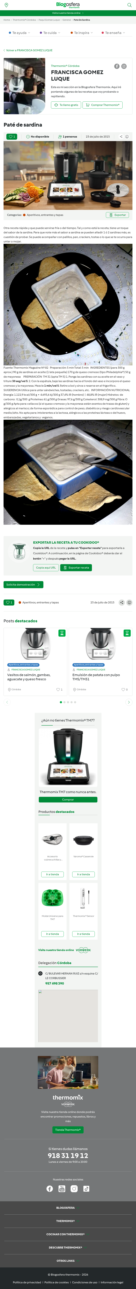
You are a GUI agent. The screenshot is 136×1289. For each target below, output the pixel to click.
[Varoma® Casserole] (83, 838)
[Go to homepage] (68, 5)
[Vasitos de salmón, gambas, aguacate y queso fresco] (35, 646)
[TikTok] (86, 1189)
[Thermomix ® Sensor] (83, 898)
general (67, 20)
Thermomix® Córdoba (24, 20)
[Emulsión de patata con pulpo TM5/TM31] (100, 646)
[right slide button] (128, 702)
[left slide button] (7, 702)
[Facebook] (50, 1189)
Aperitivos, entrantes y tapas (23, 664)
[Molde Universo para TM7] (52, 898)
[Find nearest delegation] (6, 5)
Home (7, 20)
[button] (129, 5)
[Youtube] (62, 1189)
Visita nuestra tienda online (66, 13)
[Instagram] (74, 1189)
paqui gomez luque (49, 20)
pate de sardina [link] (82, 20)
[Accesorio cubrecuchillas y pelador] (52, 838)
